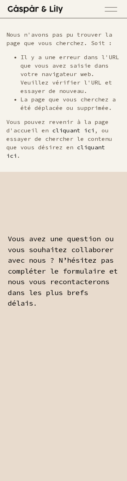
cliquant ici (73, 130)
